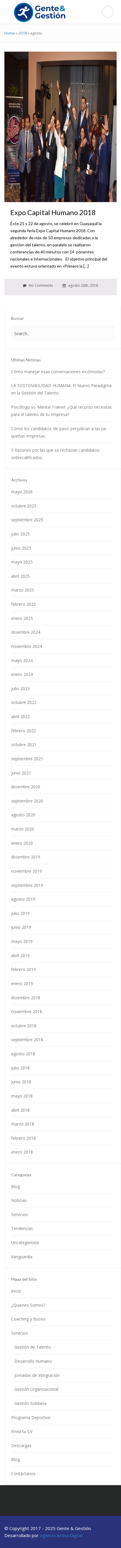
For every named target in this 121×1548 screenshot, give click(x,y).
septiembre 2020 (27, 801)
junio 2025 (21, 548)
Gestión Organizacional (36, 1389)
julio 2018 (20, 1068)
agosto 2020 (23, 815)
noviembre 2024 (26, 646)
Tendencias (22, 1228)
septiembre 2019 (27, 885)
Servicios (19, 1214)
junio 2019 (21, 927)
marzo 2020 (22, 829)
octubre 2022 (23, 702)
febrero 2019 (23, 969)
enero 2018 (22, 1152)
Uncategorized (25, 1242)
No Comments (40, 285)
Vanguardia (21, 1256)
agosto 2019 (23, 899)
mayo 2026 (22, 491)
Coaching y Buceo (28, 1319)
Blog (15, 1186)
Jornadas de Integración (37, 1375)
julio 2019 (20, 913)
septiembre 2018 (27, 1039)
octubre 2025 (23, 506)
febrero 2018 (23, 1138)
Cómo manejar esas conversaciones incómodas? (58, 371)
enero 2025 (22, 618)
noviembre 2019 (26, 871)
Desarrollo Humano (33, 1361)
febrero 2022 (23, 730)
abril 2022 (20, 716)
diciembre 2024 (25, 632)
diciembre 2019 (25, 857)
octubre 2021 (23, 744)
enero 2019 (22, 983)
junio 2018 (21, 1082)
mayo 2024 (22, 660)
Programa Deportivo (31, 1417)
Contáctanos (23, 1473)
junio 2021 (21, 773)
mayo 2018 (22, 1096)
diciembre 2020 (25, 786)
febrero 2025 (23, 604)
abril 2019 (20, 955)
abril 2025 (20, 576)
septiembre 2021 (27, 758)
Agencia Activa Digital (61, 1535)
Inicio (16, 1291)
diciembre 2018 (25, 997)
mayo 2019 (22, 941)
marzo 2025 (22, 590)
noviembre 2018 (26, 1011)
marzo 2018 (22, 1124)
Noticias (19, 1200)
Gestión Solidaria (30, 1403)
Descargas (21, 1445)
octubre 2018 (23, 1025)
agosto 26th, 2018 (82, 285)
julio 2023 (20, 688)
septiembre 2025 (27, 519)
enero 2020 (22, 843)
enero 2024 (22, 674)
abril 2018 (20, 1110)
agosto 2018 (23, 1053)
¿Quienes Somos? (28, 1305)
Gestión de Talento (32, 1347)
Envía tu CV (21, 1431)
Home (9, 33)
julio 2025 (20, 534)
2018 (23, 33)
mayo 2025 (22, 562)
